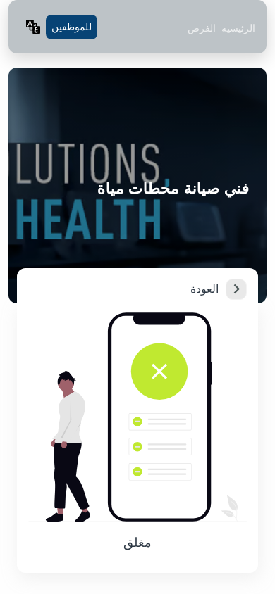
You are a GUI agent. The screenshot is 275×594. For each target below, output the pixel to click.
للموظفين (71, 26)
